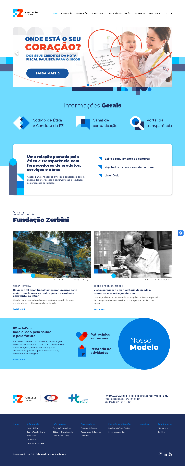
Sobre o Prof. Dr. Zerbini (36, 432)
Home (55, 13)
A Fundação (66, 13)
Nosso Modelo (32, 436)
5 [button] (97, 85)
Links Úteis (85, 436)
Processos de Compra (89, 428)
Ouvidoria (161, 432)
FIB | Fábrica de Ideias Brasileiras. (48, 454)
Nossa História (32, 428)
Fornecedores (99, 13)
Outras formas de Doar (116, 432)
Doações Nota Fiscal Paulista (119, 428)
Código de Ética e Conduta (63, 432)
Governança (31, 440)
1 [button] (79, 85)
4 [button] (92, 85)
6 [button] (101, 85)
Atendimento (163, 428)
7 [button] (105, 85)
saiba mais (19, 309)
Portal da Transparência (62, 428)
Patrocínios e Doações (120, 13)
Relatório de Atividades (35, 443)
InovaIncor (140, 13)
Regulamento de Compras (91, 432)
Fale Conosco (155, 13)
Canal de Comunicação (61, 436)
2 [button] (84, 85)
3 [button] (88, 85)
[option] (92, 57)
